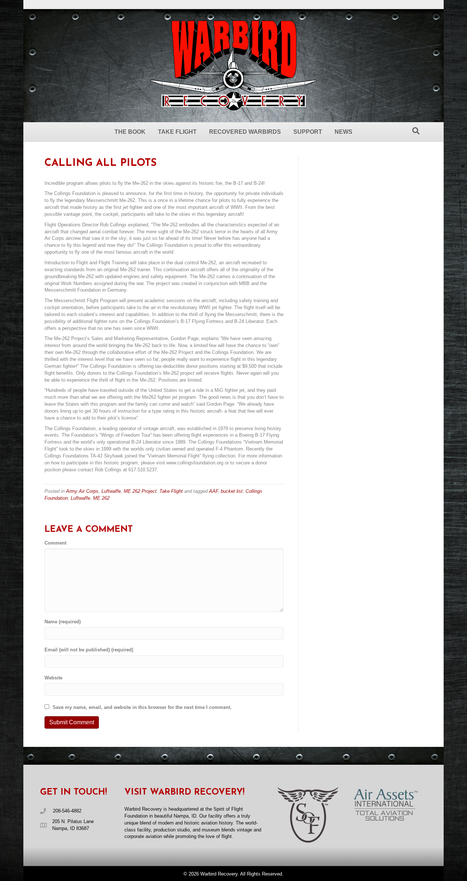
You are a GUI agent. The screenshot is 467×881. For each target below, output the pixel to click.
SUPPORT (307, 132)
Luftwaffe (111, 491)
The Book (130, 132)
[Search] (415, 130)
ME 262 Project (140, 491)
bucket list (232, 491)
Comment (55, 543)
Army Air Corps (82, 491)
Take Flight (177, 132)
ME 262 (101, 498)
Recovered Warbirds (245, 132)
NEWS (343, 132)
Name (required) (63, 621)
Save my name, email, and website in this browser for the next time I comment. (142, 707)
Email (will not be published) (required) (89, 649)
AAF (213, 491)
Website (53, 678)
